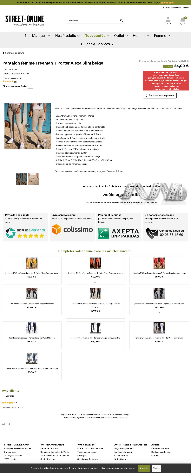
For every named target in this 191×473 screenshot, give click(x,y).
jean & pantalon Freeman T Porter (166, 83)
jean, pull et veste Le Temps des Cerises (166, 78)
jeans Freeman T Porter (112, 171)
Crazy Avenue (9, 452)
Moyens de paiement (124, 448)
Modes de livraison (123, 452)
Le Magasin (82, 455)
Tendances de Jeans (86, 452)
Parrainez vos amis (160, 448)
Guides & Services (95, 44)
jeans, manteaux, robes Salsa (166, 89)
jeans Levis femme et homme (166, 86)
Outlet (119, 36)
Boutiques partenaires (161, 452)
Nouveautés (95, 36)
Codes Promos (121, 455)
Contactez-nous (48, 459)
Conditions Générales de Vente (54, 452)
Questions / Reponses (87, 459)
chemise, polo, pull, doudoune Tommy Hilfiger (166, 81)
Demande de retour (49, 448)
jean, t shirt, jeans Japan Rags (166, 75)
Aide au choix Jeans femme (90, 448)
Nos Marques (36, 36)
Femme (160, 36)
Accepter (144, 468)
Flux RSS (155, 455)
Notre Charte (120, 459)
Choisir (156, 468)
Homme (139, 36)
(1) (15, 82)
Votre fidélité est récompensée (54, 455)
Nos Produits (65, 36)
